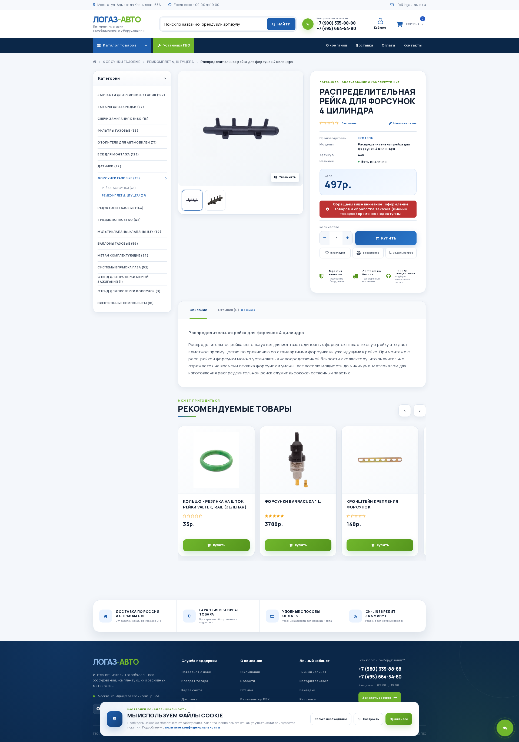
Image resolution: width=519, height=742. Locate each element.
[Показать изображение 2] (215, 200)
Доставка (364, 45)
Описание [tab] (198, 310)
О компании (336, 45)
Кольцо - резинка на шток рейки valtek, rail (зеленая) (215, 504)
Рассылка (308, 699)
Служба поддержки (199, 660)
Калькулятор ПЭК (255, 699)
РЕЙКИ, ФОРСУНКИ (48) (119, 188)
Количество (330, 227)
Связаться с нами (196, 672)
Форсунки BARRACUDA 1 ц (293, 501)
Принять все (399, 719)
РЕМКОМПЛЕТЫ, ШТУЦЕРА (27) (124, 195)
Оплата (388, 45)
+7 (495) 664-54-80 (379, 676)
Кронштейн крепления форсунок (372, 504)
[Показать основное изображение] (192, 200)
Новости (247, 681)
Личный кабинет (315, 660)
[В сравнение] (248, 447)
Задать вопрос (403, 252)
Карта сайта (191, 690)
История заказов (314, 681)
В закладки (337, 252)
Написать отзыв (405, 123)
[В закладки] (248, 435)
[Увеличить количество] (347, 238)
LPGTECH (366, 138)
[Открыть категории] (146, 45)
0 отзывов (349, 123)
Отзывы (246, 690)
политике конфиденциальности (192, 727)
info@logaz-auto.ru (410, 4)
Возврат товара (194, 681)
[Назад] (404, 410)
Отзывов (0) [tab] (236, 310)
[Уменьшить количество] (325, 238)
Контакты (413, 45)
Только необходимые (331, 719)
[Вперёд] (420, 410)
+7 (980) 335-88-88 (379, 669)
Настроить (371, 719)
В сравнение (371, 252)
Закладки (307, 690)
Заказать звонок (376, 698)
